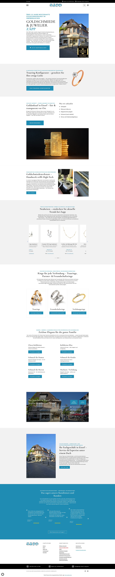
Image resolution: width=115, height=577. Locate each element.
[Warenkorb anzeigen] (88, 5)
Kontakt (28, 1)
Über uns (45, 549)
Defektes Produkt (63, 550)
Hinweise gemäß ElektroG (65, 557)
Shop (44, 547)
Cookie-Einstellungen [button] (81, 550)
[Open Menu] (27, 5)
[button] (27, 241)
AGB (60, 549)
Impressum (78, 546)
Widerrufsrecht (62, 546)
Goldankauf (45, 550)
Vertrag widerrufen (63, 547)
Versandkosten (39, 253)
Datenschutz (79, 547)
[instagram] (88, 571)
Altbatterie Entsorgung (64, 555)
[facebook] (85, 571)
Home (44, 546)
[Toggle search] (84, 5)
